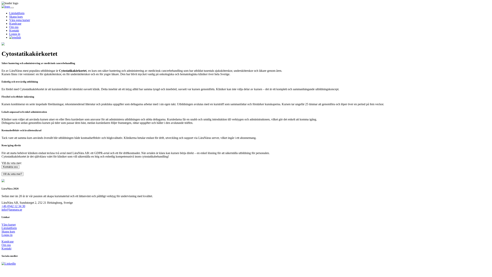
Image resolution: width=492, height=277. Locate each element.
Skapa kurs (16, 16)
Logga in (14, 34)
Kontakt (14, 30)
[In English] (15, 37)
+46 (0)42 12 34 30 (13, 206)
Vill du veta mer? (12, 174)
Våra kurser (9, 224)
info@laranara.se (12, 209)
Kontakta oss (10, 166)
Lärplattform (16, 13)
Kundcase (15, 23)
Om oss (13, 27)
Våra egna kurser (19, 20)
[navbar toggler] (12, 7)
